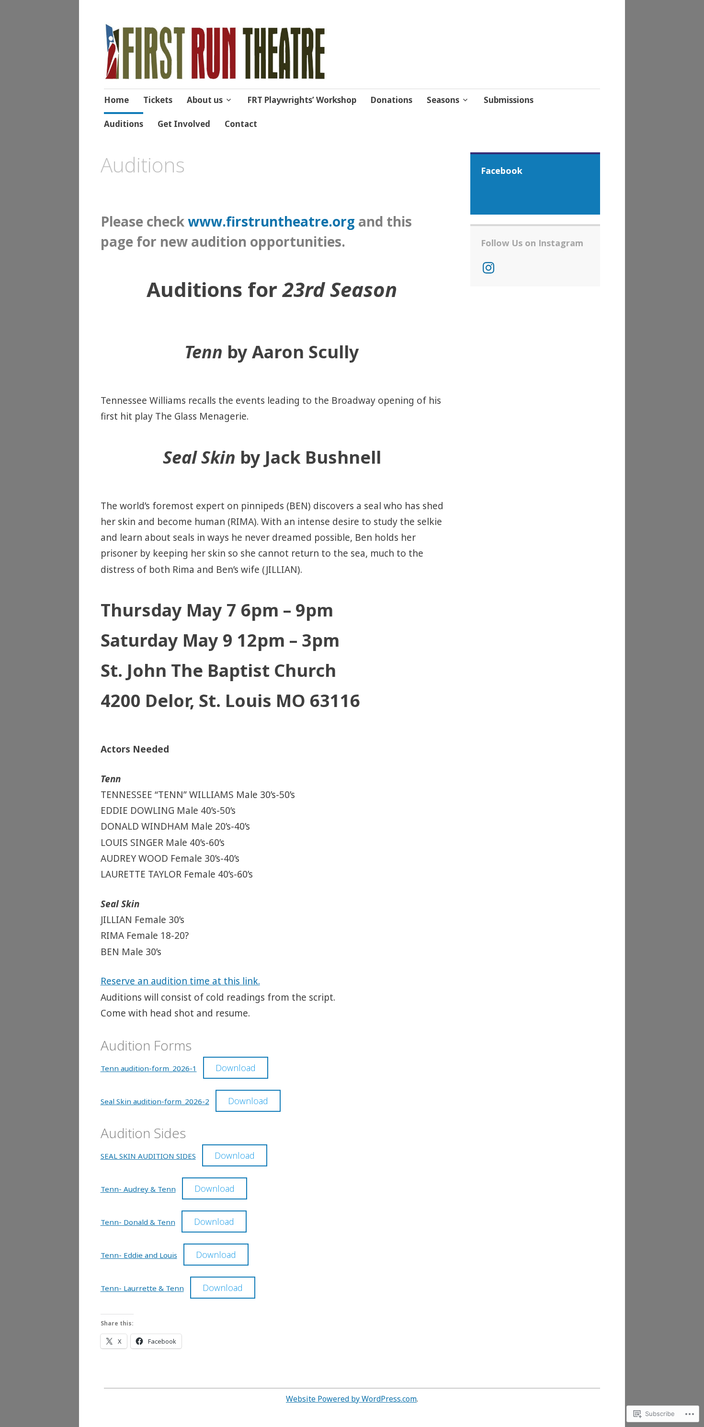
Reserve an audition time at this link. (180, 981)
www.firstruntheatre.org (271, 221)
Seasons (443, 99)
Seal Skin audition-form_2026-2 (155, 1101)
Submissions (509, 99)
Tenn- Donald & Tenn (138, 1222)
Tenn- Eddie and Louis (139, 1255)
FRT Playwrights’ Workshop (301, 99)
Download (236, 1067)
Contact (241, 123)
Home (116, 99)
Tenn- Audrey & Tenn (138, 1189)
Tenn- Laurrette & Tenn (142, 1288)
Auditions (123, 123)
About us (205, 99)
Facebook (501, 170)
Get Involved (184, 123)
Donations (391, 99)
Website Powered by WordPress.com (351, 1398)
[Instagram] (488, 267)
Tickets (157, 99)
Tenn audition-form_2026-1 (149, 1068)
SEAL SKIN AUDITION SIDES (148, 1156)
